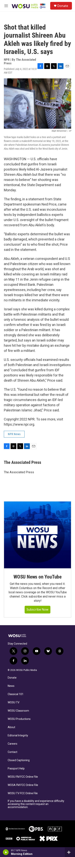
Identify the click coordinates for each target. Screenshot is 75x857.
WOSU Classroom (18, 710)
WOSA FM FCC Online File (23, 785)
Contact (12, 752)
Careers (12, 743)
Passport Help (16, 768)
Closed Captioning (19, 760)
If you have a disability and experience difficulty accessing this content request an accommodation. (36, 804)
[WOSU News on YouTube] (37, 534)
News (11, 686)
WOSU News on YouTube (37, 577)
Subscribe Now (37, 609)
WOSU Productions (19, 719)
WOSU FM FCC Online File (23, 776)
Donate (62, 5)
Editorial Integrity (18, 735)
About (11, 727)
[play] (5, 852)
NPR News (14, 434)
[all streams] (70, 852)
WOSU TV (13, 702)
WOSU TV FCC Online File (23, 793)
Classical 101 (15, 694)
